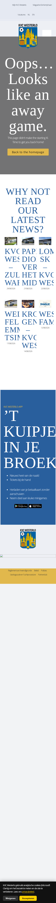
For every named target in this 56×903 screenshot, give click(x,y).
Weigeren (11, 898)
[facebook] (21, 580)
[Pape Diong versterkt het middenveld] (28, 241)
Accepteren (28, 898)
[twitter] (25, 580)
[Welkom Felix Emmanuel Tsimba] (11, 304)
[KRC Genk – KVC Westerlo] (28, 304)
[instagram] (30, 580)
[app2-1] (28, 504)
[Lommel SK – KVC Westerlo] (45, 241)
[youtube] (35, 580)
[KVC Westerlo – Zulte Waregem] (11, 241)
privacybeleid (28, 891)
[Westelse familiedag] (45, 304)
